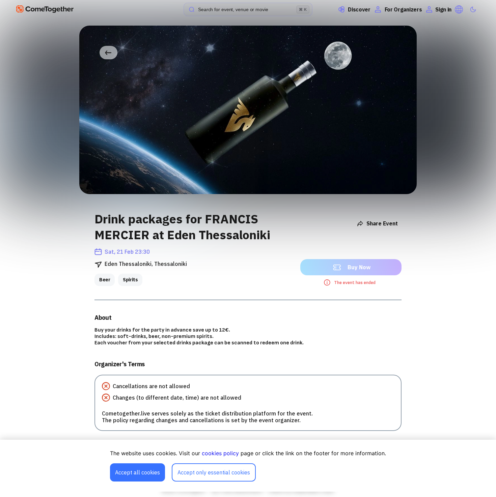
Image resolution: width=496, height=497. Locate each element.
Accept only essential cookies (213, 472)
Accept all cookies (137, 472)
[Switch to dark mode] (473, 9)
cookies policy (220, 453)
